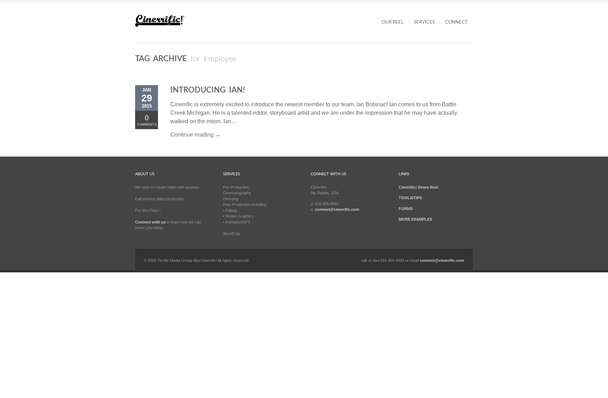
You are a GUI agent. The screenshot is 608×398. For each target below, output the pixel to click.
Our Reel (393, 22)
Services (424, 22)
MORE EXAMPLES (415, 219)
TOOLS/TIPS (410, 198)
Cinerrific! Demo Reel (418, 187)
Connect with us (150, 222)
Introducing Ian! (207, 90)
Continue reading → (195, 135)
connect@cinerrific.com (337, 209)
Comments (147, 119)
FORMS (406, 209)
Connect (456, 22)
